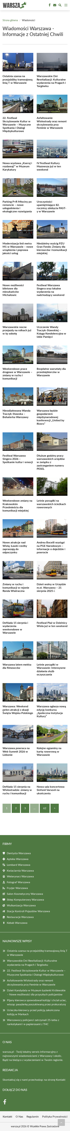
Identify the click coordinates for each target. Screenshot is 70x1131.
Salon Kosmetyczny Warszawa (25, 894)
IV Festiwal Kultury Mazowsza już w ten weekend (49, 166)
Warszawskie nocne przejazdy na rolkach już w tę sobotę (17, 330)
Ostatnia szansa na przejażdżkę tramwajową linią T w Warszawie (17, 79)
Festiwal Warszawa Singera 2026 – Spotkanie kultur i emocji (18, 459)
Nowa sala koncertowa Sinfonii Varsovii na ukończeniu (50, 790)
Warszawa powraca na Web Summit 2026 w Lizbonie (16, 751)
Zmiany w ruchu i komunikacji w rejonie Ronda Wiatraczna (16, 587)
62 (44, 808)
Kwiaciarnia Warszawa (20, 870)
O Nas (19, 1116)
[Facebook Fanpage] (49, 5)
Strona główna (10, 20)
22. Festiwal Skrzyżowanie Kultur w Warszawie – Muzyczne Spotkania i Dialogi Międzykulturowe (17, 125)
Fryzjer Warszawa (17, 888)
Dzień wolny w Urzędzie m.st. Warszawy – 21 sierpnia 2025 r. (51, 587)
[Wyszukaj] (60, 6)
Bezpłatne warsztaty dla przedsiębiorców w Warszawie (51, 372)
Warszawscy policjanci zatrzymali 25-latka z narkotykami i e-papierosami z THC (33, 1022)
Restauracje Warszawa (20, 917)
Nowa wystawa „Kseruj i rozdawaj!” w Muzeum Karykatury (17, 166)
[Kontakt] (54, 5)
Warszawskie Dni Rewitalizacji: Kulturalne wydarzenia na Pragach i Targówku (32, 962)
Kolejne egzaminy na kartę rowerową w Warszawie (49, 751)
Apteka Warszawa (17, 859)
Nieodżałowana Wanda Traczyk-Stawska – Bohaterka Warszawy (16, 414)
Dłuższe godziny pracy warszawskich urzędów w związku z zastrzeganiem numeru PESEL (51, 462)
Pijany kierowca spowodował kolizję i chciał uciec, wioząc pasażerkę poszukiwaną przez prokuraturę (37, 1002)
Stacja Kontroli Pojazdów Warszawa (28, 911)
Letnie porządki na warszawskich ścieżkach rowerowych (51, 504)
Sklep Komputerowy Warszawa (25, 899)
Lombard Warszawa (18, 865)
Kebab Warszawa (17, 923)
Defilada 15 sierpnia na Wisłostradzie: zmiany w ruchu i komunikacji (17, 790)
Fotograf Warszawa (18, 882)
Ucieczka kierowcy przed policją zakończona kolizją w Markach (33, 1012)
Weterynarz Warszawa (20, 876)
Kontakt (60, 1079)
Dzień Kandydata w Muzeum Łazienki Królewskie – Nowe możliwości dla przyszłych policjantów (36, 992)
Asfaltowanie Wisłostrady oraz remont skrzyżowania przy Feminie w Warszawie (31, 982)
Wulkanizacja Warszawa (21, 905)
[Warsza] (14, 5)
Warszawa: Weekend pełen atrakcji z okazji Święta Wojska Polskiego (18, 709)
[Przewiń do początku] (61, 1122)
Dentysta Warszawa (19, 853)
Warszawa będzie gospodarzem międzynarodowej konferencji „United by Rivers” (50, 417)
